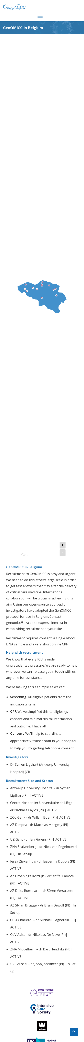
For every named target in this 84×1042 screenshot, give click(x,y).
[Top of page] (74, 1032)
